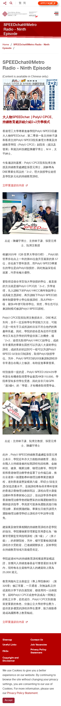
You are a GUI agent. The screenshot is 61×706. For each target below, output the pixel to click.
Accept (8, 700)
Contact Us (36, 639)
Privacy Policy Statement (38, 651)
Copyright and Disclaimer (11, 659)
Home (6, 44)
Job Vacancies (38, 644)
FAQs (6, 650)
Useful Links (10, 644)
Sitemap (7, 639)
